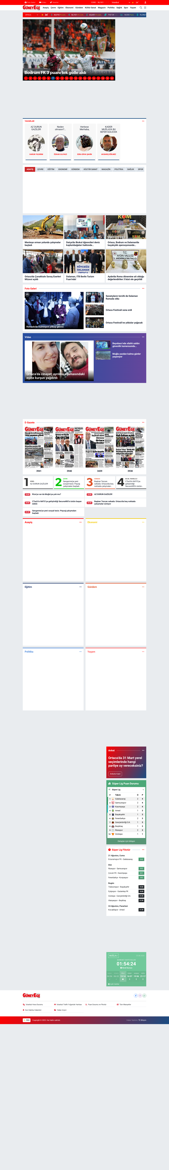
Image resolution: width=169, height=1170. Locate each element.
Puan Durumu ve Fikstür (97, 1004)
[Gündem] (143, 587)
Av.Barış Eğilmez (108, 154)
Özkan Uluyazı (60, 154)
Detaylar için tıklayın (126, 841)
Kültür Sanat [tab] (90, 169)
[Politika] (80, 651)
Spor (126, 7)
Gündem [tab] (75, 169)
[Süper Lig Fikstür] (143, 850)
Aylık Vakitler (114, 984)
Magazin (102, 7)
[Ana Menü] (145, 7)
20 (112, 78)
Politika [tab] (119, 169)
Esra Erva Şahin (84, 154)
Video (44, 2)
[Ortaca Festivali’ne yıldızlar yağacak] (95, 322)
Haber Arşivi (61, 1010)
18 (103, 78)
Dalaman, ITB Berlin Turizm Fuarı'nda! (80, 278)
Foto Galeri (31, 2)
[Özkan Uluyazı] (60, 143)
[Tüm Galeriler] (143, 288)
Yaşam (133, 7)
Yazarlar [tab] (29, 121)
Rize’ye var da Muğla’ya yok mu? (46, 494)
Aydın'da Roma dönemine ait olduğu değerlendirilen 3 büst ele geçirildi (126, 278)
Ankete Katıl (115, 774)
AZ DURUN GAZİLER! (36, 128)
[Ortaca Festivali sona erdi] (95, 310)
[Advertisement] (84, 99)
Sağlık (119, 7)
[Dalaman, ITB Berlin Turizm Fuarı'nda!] (84, 261)
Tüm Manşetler (125, 1004)
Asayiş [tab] (30, 169)
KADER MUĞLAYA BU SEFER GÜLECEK (108, 129)
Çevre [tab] (40, 169)
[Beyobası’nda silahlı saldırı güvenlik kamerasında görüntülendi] (103, 344)
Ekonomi (69, 7)
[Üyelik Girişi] (144, 2)
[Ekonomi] (143, 522)
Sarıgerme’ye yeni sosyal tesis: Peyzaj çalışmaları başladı (71, 483)
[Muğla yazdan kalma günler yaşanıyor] (103, 355)
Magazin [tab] (106, 169)
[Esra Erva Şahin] (84, 143)
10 (67, 78)
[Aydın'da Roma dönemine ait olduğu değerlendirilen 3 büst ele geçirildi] (126, 261)
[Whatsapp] (144, 996)
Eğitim (61, 7)
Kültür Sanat (90, 7)
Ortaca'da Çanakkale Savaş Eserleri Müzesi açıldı (43, 278)
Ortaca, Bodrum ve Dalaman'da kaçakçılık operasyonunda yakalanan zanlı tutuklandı (123, 243)
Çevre (53, 7)
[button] (25, 50)
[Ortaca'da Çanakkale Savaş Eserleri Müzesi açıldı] (43, 261)
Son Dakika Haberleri (33, 1010)
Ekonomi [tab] (62, 169)
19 (107, 78)
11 (71, 78)
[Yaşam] (143, 651)
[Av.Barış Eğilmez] (108, 143)
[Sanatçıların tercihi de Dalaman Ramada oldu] (95, 297)
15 (89, 78)
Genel (32, 481)
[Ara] (141, 7)
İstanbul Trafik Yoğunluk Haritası (69, 1004)
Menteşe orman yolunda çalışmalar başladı (43, 243)
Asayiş (46, 7)
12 (76, 78)
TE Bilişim (142, 1020)
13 (80, 78)
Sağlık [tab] (130, 169)
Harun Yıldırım (36, 154)
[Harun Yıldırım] (36, 143)
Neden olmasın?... (60, 128)
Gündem (79, 7)
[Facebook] (136, 996)
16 (94, 78)
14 (85, 78)
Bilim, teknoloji (131, 479)
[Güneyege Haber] (31, 7)
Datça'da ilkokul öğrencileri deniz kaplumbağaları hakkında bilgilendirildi (83, 243)
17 (98, 78)
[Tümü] (143, 422)
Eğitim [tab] (51, 169)
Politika (111, 7)
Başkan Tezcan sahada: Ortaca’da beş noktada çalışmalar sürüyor (103, 484)
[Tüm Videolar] (143, 337)
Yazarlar (55, 2)
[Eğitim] (80, 587)
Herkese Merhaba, (84, 128)
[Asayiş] (80, 522)
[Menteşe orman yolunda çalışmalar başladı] (43, 227)
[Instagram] (140, 996)
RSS (27, 1020)
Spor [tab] (140, 169)
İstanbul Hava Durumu (34, 1004)
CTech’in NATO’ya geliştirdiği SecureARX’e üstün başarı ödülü (133, 484)
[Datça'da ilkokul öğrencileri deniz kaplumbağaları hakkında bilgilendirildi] (84, 227)
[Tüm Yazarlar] (143, 121)
